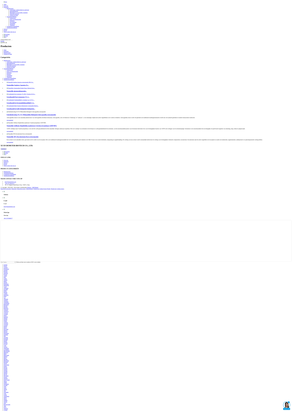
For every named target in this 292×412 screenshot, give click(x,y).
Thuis (5, 4)
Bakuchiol (13, 188)
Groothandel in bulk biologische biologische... (21, 109)
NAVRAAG (3, 149)
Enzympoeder (13, 22)
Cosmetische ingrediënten (13, 26)
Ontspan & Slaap (14, 15)
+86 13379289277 (8, 218)
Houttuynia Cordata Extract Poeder (41, 188)
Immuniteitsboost (14, 11)
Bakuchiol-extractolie (6, 188)
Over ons (6, 5)
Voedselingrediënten (11, 16)
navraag (8, 120)
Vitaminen (12, 25)
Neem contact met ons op (10, 31)
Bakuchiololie (29, 188)
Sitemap (29, 187)
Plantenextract (10, 8)
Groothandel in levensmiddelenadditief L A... (21, 103)
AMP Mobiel (35, 187)
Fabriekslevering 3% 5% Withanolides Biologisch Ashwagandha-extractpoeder (31, 115)
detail (11, 120)
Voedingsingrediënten (12, 27)
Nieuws (5, 29)
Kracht (5, 30)
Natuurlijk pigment (14, 14)
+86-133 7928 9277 (10, 183)
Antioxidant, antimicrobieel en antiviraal (19, 10)
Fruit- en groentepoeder (15, 19)
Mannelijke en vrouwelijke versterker (19, 12)
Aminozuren (13, 18)
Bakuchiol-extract (21, 188)
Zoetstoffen (12, 23)
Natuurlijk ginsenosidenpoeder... (17, 91)
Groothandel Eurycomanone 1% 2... (18, 97)
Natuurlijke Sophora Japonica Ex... (18, 85)
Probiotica (12, 21)
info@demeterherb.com (10, 182)
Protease (9, 74)
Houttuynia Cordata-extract (57, 188)
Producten (6, 7)
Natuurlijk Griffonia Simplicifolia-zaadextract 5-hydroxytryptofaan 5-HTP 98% (32, 126)
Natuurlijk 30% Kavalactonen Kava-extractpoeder (22, 137)
